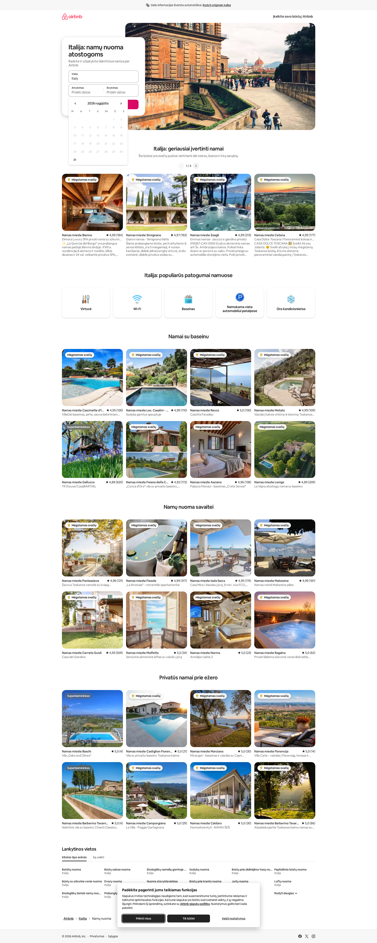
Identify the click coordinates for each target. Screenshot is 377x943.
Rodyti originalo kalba (217, 5)
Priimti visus (143, 918)
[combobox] (103, 78)
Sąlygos (113, 936)
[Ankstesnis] (181, 166)
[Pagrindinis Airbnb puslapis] (72, 16)
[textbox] (86, 92)
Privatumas (97, 936)
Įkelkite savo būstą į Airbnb (293, 16)
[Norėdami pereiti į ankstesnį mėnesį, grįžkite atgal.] (75, 103)
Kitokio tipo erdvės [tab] (74, 857)
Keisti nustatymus (233, 918)
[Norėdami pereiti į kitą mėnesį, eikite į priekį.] (121, 103)
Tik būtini (189, 918)
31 (74, 160)
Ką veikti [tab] (98, 857)
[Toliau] (196, 166)
